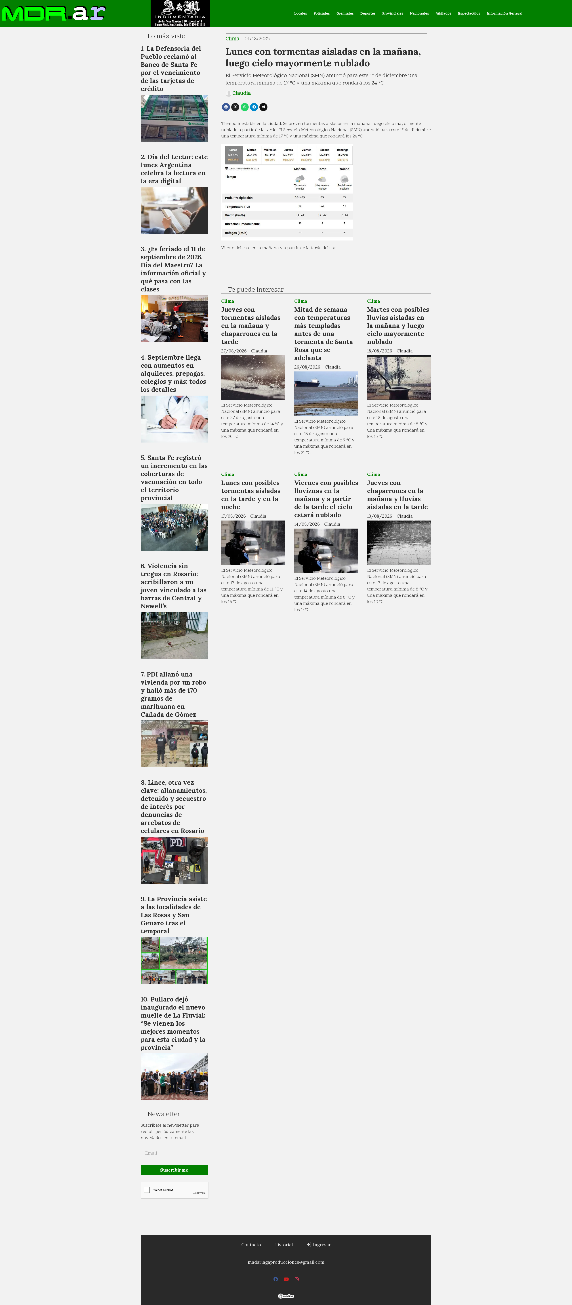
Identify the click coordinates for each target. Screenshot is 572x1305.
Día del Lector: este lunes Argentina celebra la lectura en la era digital (174, 169)
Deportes (368, 13)
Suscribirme (174, 1170)
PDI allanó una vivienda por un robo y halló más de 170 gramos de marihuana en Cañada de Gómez (173, 694)
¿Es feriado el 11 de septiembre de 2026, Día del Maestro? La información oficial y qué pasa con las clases (173, 269)
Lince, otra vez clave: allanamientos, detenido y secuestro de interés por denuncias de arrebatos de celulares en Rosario (174, 806)
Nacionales (419, 13)
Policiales (322, 13)
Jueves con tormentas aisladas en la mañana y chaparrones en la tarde (250, 325)
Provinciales (392, 13)
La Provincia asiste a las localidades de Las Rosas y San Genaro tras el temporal (174, 915)
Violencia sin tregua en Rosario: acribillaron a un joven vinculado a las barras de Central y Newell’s (173, 586)
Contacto (251, 1244)
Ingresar (321, 1244)
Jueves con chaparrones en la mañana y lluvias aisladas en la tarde (397, 495)
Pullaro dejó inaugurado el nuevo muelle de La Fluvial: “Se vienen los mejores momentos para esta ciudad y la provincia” (173, 1023)
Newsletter (163, 1114)
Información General (504, 13)
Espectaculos (469, 13)
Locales (300, 13)
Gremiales (345, 13)
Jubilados (443, 13)
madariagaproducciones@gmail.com (286, 1262)
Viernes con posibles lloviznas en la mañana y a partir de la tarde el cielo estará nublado (326, 499)
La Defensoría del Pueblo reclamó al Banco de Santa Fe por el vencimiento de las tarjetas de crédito (171, 68)
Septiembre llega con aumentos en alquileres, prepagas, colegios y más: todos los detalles (173, 373)
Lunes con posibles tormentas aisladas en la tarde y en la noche (250, 495)
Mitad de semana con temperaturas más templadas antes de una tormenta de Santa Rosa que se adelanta (323, 333)
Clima (232, 39)
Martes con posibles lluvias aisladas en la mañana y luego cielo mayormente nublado (398, 325)
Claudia (242, 94)
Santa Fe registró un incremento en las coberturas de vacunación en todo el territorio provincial (174, 477)
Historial (283, 1244)
